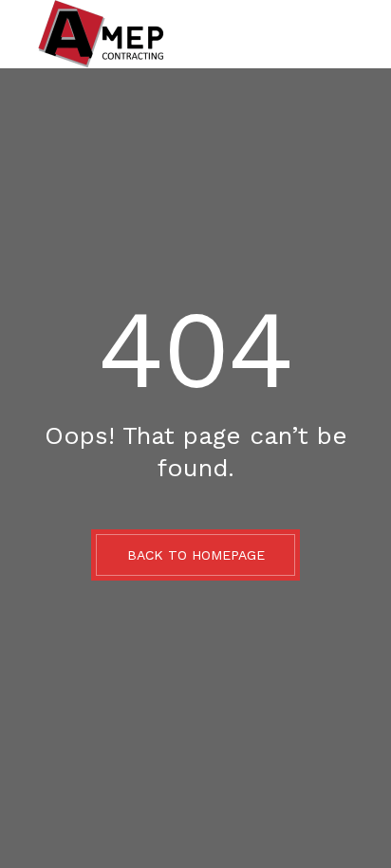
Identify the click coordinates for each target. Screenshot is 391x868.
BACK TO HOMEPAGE (196, 555)
